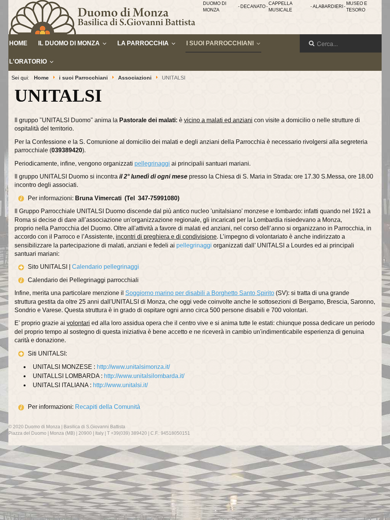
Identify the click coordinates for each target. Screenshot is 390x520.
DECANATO (252, 6)
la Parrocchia (143, 43)
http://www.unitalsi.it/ (120, 385)
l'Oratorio (28, 61)
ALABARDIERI (328, 6)
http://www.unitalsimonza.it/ (133, 367)
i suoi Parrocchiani (220, 43)
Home (18, 43)
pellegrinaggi (194, 245)
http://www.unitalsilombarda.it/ (144, 376)
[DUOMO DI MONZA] (105, 17)
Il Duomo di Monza (69, 43)
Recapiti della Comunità (107, 407)
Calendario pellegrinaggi (105, 266)
